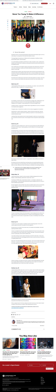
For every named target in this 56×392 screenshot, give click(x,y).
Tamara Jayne (29, 16)
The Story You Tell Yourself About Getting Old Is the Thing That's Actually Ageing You (11, 353)
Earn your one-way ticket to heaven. (7, 383)
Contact (42, 383)
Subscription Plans (44, 3)
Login (50, 3)
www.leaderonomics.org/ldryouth (17, 307)
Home (42, 377)
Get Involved (43, 382)
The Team (42, 380)
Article (26, 11)
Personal (30, 11)
